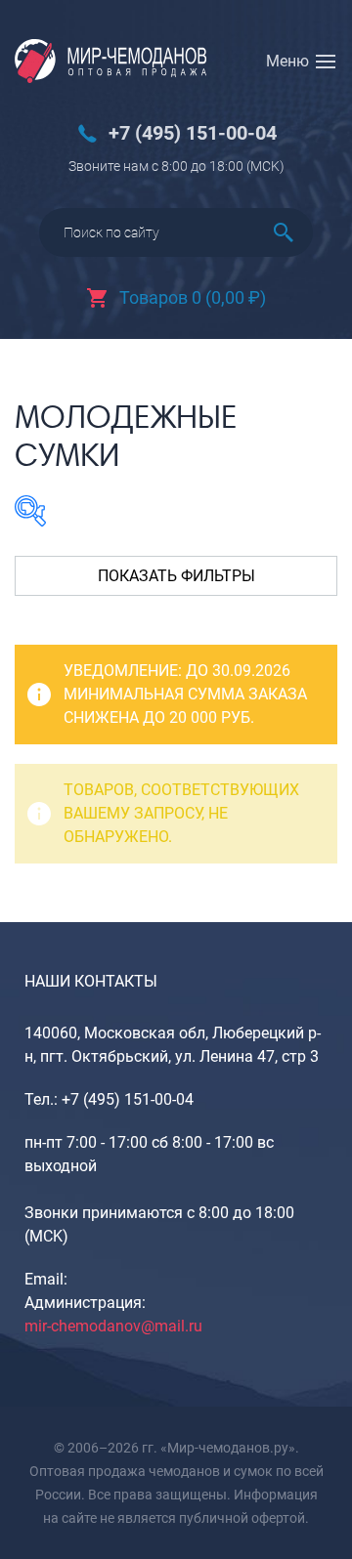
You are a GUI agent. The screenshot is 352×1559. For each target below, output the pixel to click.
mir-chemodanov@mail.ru (113, 1326)
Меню (287, 61)
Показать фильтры (176, 576)
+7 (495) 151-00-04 (193, 133)
